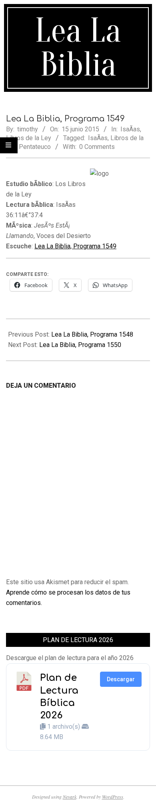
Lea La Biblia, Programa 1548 (92, 334)
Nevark (69, 796)
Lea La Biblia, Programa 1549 (75, 246)
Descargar (121, 679)
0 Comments (97, 147)
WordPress (112, 796)
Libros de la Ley (28, 138)
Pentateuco (35, 147)
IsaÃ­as (130, 129)
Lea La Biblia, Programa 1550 (80, 345)
